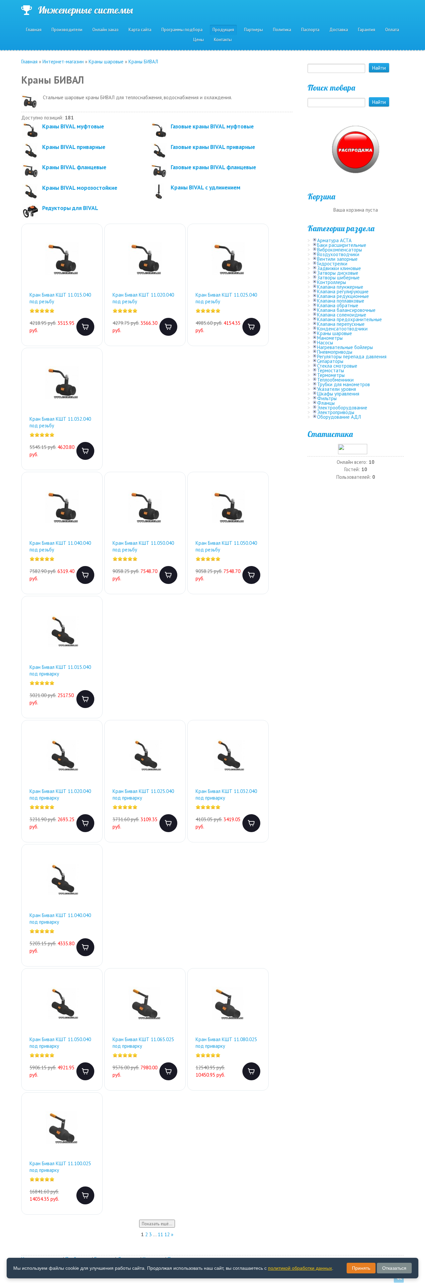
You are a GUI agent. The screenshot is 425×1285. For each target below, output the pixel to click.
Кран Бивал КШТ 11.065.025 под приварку (143, 1042)
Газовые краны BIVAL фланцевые (213, 167)
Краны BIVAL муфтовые (73, 126)
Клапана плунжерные (340, 287)
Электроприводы (335, 412)
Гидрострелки (332, 263)
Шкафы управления (338, 394)
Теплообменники (335, 380)
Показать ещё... (157, 1224)
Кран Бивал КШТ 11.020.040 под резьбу (143, 298)
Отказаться (394, 1268)
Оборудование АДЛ (339, 417)
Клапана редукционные (343, 296)
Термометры (331, 375)
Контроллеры (331, 282)
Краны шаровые (334, 333)
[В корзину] (85, 327)
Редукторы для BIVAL (70, 208)
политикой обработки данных (300, 1268)
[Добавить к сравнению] (92, 264)
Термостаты (330, 370)
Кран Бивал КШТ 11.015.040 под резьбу (60, 298)
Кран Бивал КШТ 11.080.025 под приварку (226, 1042)
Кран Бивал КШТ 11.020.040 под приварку (60, 794)
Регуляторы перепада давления (351, 356)
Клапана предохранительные (349, 319)
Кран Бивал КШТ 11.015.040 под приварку (60, 670)
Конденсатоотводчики (342, 328)
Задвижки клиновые (339, 268)
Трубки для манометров (343, 384)
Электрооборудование (342, 407)
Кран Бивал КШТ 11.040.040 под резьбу (60, 546)
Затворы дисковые (337, 273)
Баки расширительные (341, 245)
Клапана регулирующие (343, 291)
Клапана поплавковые (340, 301)
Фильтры (327, 398)
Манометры (330, 338)
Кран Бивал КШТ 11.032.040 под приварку (226, 794)
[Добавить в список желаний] (92, 243)
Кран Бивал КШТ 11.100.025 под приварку (60, 1166)
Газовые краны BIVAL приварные (213, 147)
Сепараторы (330, 361)
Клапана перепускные (341, 324)
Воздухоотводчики (338, 254)
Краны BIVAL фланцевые (74, 167)
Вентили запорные (337, 259)
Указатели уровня (336, 389)
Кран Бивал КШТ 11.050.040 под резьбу (143, 546)
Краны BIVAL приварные (73, 147)
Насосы (325, 342)
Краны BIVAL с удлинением (205, 187)
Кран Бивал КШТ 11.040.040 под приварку (60, 918)
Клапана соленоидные (341, 315)
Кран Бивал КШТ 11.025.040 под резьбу (226, 298)
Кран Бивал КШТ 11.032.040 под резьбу (60, 422)
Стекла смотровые (337, 366)
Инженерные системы (85, 10)
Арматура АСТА (334, 240)
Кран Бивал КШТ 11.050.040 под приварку (60, 1042)
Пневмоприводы (334, 352)
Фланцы (326, 403)
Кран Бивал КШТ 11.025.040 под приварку (143, 794)
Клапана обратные (337, 305)
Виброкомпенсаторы (339, 250)
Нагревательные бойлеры (345, 347)
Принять (361, 1268)
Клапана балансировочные (346, 310)
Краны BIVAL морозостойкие (79, 187)
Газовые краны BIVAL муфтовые (212, 126)
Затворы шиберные (338, 277)
